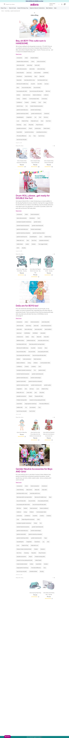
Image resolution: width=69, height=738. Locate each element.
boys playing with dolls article (23, 355)
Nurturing (19, 124)
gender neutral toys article (22, 113)
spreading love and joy (42, 132)
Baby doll (42, 76)
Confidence (19, 102)
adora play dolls (38, 329)
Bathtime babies (20, 340)
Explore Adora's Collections (37, 8)
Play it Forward (39, 124)
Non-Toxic (48, 121)
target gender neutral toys (30, 403)
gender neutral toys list (15, 10)
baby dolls (19, 80)
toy (30, 135)
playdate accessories (21, 128)
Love (18, 121)
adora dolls (32, 69)
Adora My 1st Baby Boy (22, 432)
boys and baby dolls (26, 87)
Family (35, 523)
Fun (26, 106)
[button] (34, 737)
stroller (27, 244)
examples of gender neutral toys (24, 221)
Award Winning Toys (22, 8)
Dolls (45, 102)
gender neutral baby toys (22, 109)
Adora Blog (7, 10)
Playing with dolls (39, 396)
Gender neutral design (36, 109)
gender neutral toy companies (23, 233)
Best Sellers (49, 8)
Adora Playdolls (20, 72)
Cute (40, 102)
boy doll (33, 83)
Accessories (19, 57)
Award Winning (28, 76)
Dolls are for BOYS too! (27, 305)
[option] (21, 157)
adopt (26, 57)
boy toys (46, 83)
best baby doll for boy (42, 80)
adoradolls (43, 333)
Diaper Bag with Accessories (28, 519)
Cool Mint (35, 515)
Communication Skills (34, 98)
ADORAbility (27, 333)
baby (36, 76)
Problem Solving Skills (22, 400)
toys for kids (32, 411)
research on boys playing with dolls (37, 400)
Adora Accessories (41, 61)
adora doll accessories (22, 69)
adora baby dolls (20, 65)
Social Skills (19, 132)
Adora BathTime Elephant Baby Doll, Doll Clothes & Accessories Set (48, 434)
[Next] (54, 145)
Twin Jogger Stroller (42, 244)
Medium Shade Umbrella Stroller (24, 549)
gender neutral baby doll (37, 225)
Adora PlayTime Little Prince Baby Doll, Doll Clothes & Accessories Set (35, 434)
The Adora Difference (21, 135)
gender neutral (37, 221)
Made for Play (25, 121)
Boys (18, 87)
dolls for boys (20, 106)
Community (44, 98)
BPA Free (48, 91)
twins (18, 247)
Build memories (26, 95)
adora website (37, 72)
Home (2, 10)
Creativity (33, 102)
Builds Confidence (37, 95)
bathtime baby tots (31, 340)
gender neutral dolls (21, 381)
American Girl (20, 336)
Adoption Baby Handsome (22, 61)
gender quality (47, 385)
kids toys (46, 117)
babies (27, 336)
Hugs (45, 538)
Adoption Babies (34, 57)
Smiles (31, 564)
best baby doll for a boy (29, 80)
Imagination (29, 117)
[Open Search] (5, 4)
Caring (18, 98)
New (42, 121)
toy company (32, 407)
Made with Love (34, 121)
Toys (35, 135)
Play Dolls (31, 124)
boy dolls (40, 83)
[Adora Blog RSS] (34, 13)
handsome (46, 113)
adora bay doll (20, 325)
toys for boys (41, 135)
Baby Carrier (29, 489)
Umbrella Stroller (33, 571)
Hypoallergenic (20, 117)
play (25, 124)
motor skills (29, 392)
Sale (55, 8)
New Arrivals (12, 8)
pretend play (38, 128)
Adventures (19, 76)
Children (24, 98)
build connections (27, 359)
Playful (30, 128)
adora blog (29, 65)
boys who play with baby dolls (36, 91)
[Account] (62, 4)
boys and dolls (37, 87)
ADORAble (45, 72)
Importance (37, 541)
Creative (26, 102)
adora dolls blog (41, 69)
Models (36, 549)
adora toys (29, 72)
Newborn (43, 549)
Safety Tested (47, 128)
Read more (19, 54)
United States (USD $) (52, 4)
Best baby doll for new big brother (36, 344)
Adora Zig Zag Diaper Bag (35, 592)
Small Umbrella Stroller (22, 564)
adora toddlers (48, 329)
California (46, 95)
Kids (40, 117)
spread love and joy (29, 132)
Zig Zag (23, 247)
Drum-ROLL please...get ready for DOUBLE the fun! (33, 196)
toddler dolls (19, 407)
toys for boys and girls (21, 139)
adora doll (37, 65)
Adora (32, 61)
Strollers (33, 244)
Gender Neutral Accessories (36, 106)
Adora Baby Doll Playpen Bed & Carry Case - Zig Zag (35, 271)
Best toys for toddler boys (22, 83)
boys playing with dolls (22, 91)
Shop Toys (4, 8)
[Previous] (52, 145)
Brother (18, 95)
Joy (35, 117)
